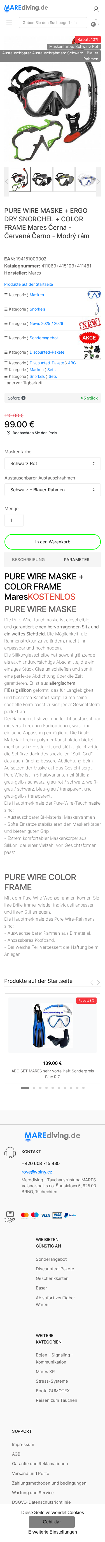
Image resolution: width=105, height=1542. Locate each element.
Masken (36, 369)
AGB (16, 1454)
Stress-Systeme (52, 1381)
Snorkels (37, 376)
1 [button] (25, 1088)
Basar (41, 1288)
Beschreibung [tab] (28, 559)
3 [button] (40, 1088)
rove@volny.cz (37, 1172)
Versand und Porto (30, 1473)
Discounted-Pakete (47, 362)
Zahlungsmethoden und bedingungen (49, 1483)
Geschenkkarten (52, 1278)
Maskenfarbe (17, 451)
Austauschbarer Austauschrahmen (39, 478)
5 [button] (53, 1088)
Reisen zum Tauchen (56, 1400)
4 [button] (46, 1088)
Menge (11, 508)
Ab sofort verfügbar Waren (55, 1301)
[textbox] (53, 22)
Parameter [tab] (77, 559)
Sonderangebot (51, 1259)
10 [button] (83, 1088)
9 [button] (77, 1088)
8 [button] (71, 1088)
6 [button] (59, 1088)
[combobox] (53, 22)
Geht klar (52, 1521)
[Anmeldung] (96, 8)
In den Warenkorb (52, 542)
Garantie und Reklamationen (40, 1463)
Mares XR (45, 1371)
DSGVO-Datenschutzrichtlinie (41, 1502)
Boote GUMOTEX (53, 1390)
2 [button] (34, 1088)
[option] (52, 99)
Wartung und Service (33, 1492)
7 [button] (65, 1088)
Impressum (23, 1444)
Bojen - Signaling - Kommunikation (54, 1358)
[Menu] (9, 22)
